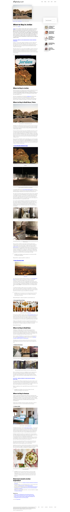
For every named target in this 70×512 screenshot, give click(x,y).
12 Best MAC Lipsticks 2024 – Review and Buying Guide (51, 48)
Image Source (25, 276)
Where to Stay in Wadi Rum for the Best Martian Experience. (24, 494)
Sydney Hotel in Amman (28, 427)
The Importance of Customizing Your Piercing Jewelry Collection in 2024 (51, 32)
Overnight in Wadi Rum (18, 490)
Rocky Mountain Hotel (19, 260)
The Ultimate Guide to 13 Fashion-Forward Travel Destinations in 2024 (52, 27)
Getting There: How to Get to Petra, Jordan (21, 497)
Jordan (14, 28)
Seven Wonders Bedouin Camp (21, 145)
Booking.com (29, 96)
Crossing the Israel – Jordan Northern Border (25, 485)
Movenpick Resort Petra (32, 314)
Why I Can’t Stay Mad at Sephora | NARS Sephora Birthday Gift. (24, 496)
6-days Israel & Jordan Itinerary (33, 486)
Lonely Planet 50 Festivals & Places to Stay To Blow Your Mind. (24, 495)
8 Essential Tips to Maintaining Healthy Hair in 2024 (52, 43)
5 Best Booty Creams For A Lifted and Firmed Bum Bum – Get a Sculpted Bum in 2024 (50, 38)
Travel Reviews (18, 499)
